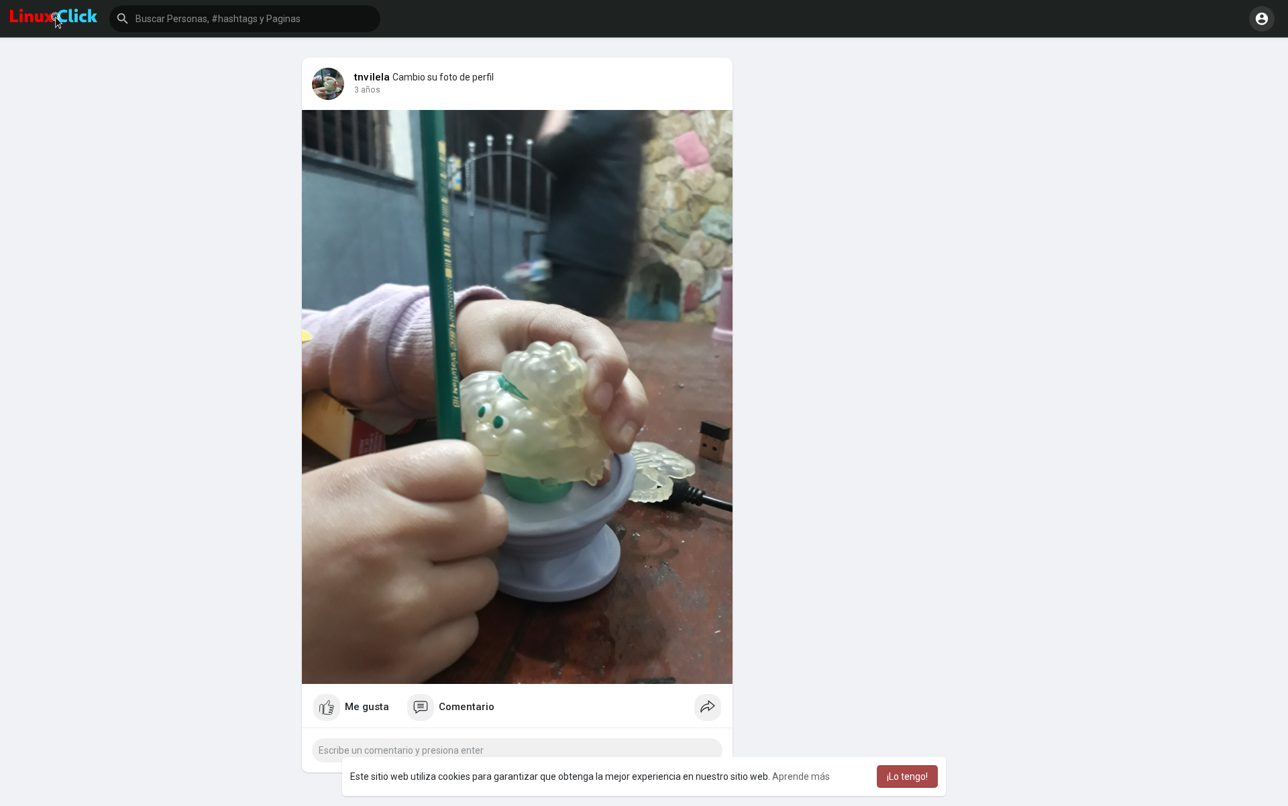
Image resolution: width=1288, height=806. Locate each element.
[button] (244, 18)
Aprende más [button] (801, 776)
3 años (367, 90)
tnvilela (372, 77)
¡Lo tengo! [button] (907, 776)
